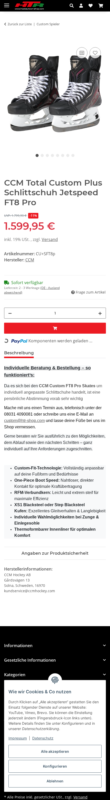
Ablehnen (55, 781)
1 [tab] (37, 155)
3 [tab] (47, 155)
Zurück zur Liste (20, 24)
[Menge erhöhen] (100, 313)
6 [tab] (62, 155)
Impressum (17, 738)
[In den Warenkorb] (8, 40)
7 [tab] (67, 155)
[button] (73, 6)
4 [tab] (52, 155)
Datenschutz (42, 738)
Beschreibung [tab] (19, 352)
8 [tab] (72, 155)
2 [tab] (42, 155)
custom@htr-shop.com (24, 420)
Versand (50, 239)
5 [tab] (57, 155)
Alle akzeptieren (55, 751)
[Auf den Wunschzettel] (95, 52)
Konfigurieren (55, 766)
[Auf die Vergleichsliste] (81, 52)
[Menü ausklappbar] (6, 3)
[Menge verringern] (10, 313)
